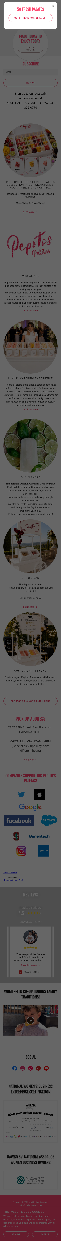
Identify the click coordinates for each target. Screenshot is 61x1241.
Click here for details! (30, 18)
